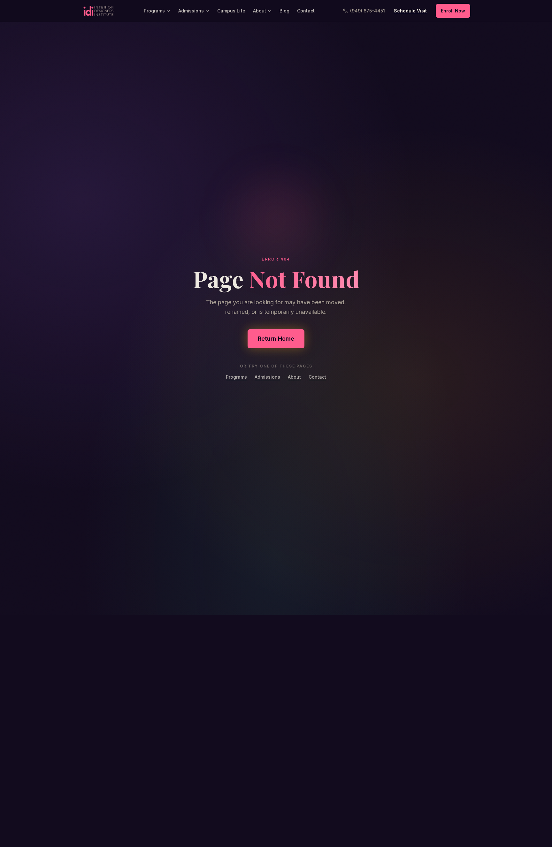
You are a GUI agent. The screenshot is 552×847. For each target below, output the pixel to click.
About (259, 10)
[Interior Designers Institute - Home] (98, 11)
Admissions (191, 10)
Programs (154, 10)
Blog (284, 10)
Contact (306, 10)
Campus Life (231, 10)
